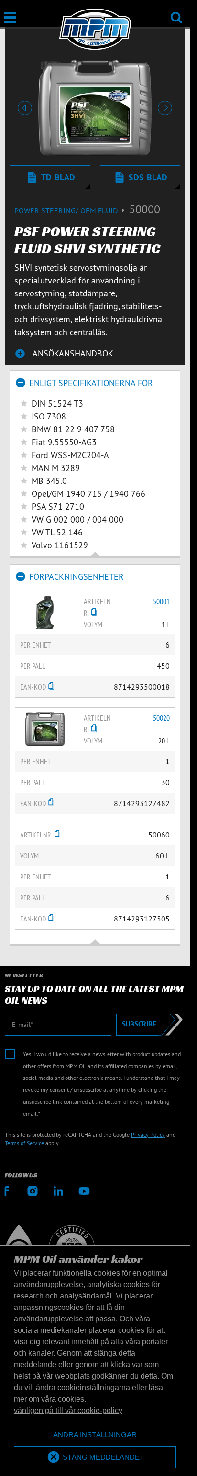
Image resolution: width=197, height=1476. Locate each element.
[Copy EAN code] (51, 686)
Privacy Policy (148, 1134)
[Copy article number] (94, 613)
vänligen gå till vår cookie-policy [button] (68, 1410)
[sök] (176, 11)
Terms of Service (24, 1143)
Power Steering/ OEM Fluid (67, 210)
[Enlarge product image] (45, 612)
